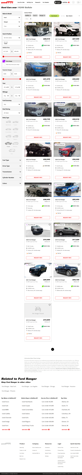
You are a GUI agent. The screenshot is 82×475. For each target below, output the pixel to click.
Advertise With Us (36, 453)
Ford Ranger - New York (9, 386)
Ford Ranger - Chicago (48, 386)
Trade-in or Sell (23, 450)
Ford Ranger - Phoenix (8, 391)
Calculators (47, 447)
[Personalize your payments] (49, 41)
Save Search (54, 16)
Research (37, 2)
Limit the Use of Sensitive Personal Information (61, 462)
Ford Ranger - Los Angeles (29, 386)
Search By (22, 447)
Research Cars (22, 459)
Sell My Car (30, 2)
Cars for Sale (21, 2)
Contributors (48, 450)
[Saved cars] (73, 2)
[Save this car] (49, 24)
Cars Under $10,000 (74, 453)
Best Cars (21, 456)
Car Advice (22, 453)
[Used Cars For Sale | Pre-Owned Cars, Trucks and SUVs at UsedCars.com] (7, 2)
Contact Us (34, 450)
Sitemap (46, 456)
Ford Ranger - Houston (68, 386)
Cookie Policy (60, 466)
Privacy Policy (61, 450)
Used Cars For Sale (74, 447)
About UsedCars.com (36, 447)
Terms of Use (60, 447)
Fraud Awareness (61, 453)
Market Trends (48, 453)
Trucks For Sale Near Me (75, 450)
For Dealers (46, 2)
